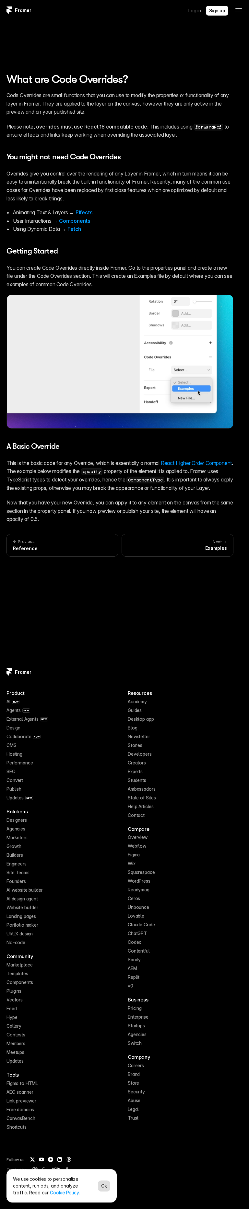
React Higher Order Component (196, 463)
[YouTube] (41, 1159)
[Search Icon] (124, 32)
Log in (194, 10)
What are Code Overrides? (66, 79)
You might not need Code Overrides (63, 156)
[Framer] (9, 10)
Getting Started (32, 250)
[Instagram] (50, 1159)
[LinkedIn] (60, 1159)
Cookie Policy (64, 1192)
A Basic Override (32, 446)
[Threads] (69, 1159)
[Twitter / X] (32, 1159)
